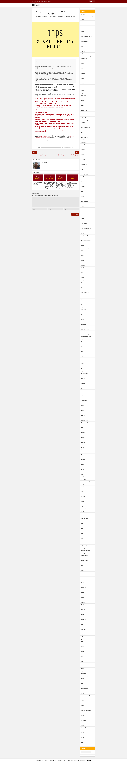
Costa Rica (83, 186)
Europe (82, 262)
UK (81, 703)
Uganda (82, 700)
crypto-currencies (84, 201)
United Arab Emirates (85, 712)
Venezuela (83, 722)
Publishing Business (84, 548)
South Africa (83, 629)
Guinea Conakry (84, 299)
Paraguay (83, 521)
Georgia (82, 282)
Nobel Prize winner (84, 489)
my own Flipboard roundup (41, 140)
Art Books (82, 66)
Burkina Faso (83, 142)
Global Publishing (67, 16)
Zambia (82, 742)
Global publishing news (85, 292)
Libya (82, 395)
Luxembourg (83, 407)
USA (81, 717)
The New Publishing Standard (86, 676)
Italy (82, 356)
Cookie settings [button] (83, 760)
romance (82, 572)
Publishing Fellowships (85, 553)
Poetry (82, 533)
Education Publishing (85, 248)
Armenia (82, 63)
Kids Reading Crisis (84, 373)
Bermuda (82, 105)
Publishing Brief (84, 545)
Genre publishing (84, 280)
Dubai (62, 16)
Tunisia (82, 693)
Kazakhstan (83, 366)
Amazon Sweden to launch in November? (38, 183)
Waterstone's (83, 730)
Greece (82, 294)
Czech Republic (84, 211)
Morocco (82, 464)
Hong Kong (83, 307)
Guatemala (83, 297)
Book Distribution (43, 136)
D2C (82, 216)
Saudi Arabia (83, 587)
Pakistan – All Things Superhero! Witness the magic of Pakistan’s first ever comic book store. (53, 81)
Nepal (82, 474)
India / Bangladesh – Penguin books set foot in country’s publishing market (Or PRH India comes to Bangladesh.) (54, 80)
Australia (82, 78)
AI (81, 29)
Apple (82, 53)
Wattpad (82, 732)
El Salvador (83, 252)
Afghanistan (83, 21)
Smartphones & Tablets (85, 617)
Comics (59, 16)
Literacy (82, 398)
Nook (82, 491)
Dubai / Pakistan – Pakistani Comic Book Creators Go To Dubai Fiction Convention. (51, 78)
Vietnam (82, 725)
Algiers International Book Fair (86, 36)
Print (82, 540)
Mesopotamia (83, 437)
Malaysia (82, 417)
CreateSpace (83, 193)
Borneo (82, 125)
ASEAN (82, 68)
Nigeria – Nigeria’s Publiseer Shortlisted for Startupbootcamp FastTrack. (49, 71)
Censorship (83, 161)
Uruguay (82, 715)
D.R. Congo (83, 213)
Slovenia (82, 614)
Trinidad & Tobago (84, 688)
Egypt (82, 250)
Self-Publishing (84, 594)
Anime (82, 46)
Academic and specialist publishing (87, 16)
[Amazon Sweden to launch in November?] (38, 177)
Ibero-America (83, 316)
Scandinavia (83, 589)
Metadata (83, 439)
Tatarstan (83, 663)
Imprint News (83, 324)
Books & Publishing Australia (86, 120)
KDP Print (82, 368)
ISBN (82, 351)
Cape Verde (83, 157)
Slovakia (82, 612)
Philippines (83, 526)
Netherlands (83, 476)
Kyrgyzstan (83, 383)
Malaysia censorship (85, 422)
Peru (82, 523)
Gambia (82, 275)
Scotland (82, 592)
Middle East (83, 449)
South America (83, 631)
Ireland (82, 348)
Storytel (82, 646)
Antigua (82, 48)
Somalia (82, 624)
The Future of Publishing (85, 668)
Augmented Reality (84, 75)
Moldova (82, 454)
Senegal (82, 597)
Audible (82, 70)
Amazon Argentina (84, 41)
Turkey (82, 698)
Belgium (82, 102)
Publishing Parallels (84, 560)
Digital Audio (83, 220)
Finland (82, 270)
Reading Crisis (83, 567)
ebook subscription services (86, 240)
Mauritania (83, 432)
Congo (82, 181)
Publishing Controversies (85, 550)
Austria (82, 80)
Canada (82, 154)
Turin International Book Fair (86, 695)
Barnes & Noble (83, 95)
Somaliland (83, 626)
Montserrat (83, 462)
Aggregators (83, 26)
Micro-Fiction (83, 447)
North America (83, 494)
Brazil (82, 132)
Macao (82, 410)
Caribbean (83, 159)
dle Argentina (83, 233)
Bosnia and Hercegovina (85, 127)
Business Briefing (84, 144)
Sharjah (82, 604)
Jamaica (82, 358)
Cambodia (83, 149)
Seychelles (83, 602)
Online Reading (83, 508)
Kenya (82, 371)
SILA (81, 607)
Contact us (92, 5)
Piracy (82, 528)
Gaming (82, 277)
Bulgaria (82, 139)
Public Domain (83, 543)
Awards (82, 83)
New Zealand (83, 479)
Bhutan (82, 107)
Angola (82, 43)
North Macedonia (84, 498)
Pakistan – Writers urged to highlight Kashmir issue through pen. (48, 68)
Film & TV (82, 267)
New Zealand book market (86, 481)
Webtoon (82, 735)
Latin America (83, 385)
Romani (82, 575)
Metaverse (83, 442)
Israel (82, 353)
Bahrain (82, 90)
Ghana (82, 287)
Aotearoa (83, 51)
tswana (82, 690)
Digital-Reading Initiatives (86, 228)
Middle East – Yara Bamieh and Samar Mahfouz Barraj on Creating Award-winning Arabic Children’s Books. (54, 67)
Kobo (82, 375)
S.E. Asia (82, 585)
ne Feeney (83, 471)
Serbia (82, 599)
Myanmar (82, 469)
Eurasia (82, 260)
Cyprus (82, 208)
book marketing (84, 117)
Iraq (81, 346)
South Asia (55, 18)
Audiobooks (83, 73)
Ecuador (82, 245)
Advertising (83, 19)
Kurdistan (83, 378)
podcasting (83, 530)
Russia (82, 580)
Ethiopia (82, 257)
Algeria (82, 34)
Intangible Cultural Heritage (86, 336)
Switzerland (83, 653)
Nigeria (41, 18)
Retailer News (83, 570)
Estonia (82, 255)
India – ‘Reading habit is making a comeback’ (44, 77)
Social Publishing (84, 621)
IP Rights (82, 339)
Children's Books (84, 164)
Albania (82, 31)
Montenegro (83, 459)
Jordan (82, 363)
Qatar (82, 562)
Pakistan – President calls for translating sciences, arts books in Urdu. (49, 75)
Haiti (82, 302)
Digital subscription (84, 225)
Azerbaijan (83, 85)
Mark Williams (42, 16)
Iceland (82, 319)
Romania (82, 577)
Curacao (82, 206)
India (71, 16)
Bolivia (82, 112)
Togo (82, 683)
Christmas (83, 171)
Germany (82, 284)
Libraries (82, 393)
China (82, 169)
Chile (82, 166)
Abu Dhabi (83, 14)
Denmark (82, 218)
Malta (82, 427)
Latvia (82, 388)
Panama (82, 516)
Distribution (83, 230)
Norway (82, 501)
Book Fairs (83, 115)
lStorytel (82, 405)
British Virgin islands (84, 137)
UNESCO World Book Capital (86, 710)
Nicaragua (83, 484)
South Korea (83, 636)
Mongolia (82, 457)
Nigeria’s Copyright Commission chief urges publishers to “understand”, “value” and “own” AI (72, 184)
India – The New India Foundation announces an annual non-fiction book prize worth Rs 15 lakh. (53, 72)
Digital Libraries (84, 223)
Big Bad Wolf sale (84, 110)
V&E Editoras (83, 720)
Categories (81, 5)
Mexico (82, 444)
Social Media (83, 619)
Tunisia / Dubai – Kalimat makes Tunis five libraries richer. (46, 69)
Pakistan (44, 18)
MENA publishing (84, 434)
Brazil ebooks (83, 134)
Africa (51, 16)
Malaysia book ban (84, 420)
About (87, 5)
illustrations (83, 321)
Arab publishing (84, 58)
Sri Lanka (82, 644)
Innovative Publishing (85, 334)
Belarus (82, 100)
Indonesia (83, 331)
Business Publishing (84, 147)
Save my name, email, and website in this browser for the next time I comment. (48, 211)
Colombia (83, 176)
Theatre (82, 678)
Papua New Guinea (84, 518)
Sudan (82, 649)
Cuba (82, 203)
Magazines (83, 415)
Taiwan (82, 658)
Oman (82, 506)
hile (81, 304)
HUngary (82, 311)
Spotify (82, 641)
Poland (82, 535)
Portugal (82, 538)
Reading (82, 565)
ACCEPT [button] (89, 760)
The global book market (62, 18)
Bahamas (82, 88)
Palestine (82, 513)
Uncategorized (83, 708)
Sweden (82, 651)
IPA (81, 341)
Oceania (82, 503)
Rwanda (82, 582)
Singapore (83, 609)
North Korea (83, 496)
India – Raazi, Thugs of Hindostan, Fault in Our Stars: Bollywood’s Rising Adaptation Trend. (52, 65)
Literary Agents (84, 400)
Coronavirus (83, 184)
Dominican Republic (84, 235)
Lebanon (82, 390)
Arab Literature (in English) (86, 56)
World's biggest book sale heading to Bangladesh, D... (42, 1)
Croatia (82, 196)
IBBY (81, 314)
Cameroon (83, 152)
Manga (82, 430)
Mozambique (83, 466)
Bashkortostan (83, 98)
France (82, 272)
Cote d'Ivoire (83, 189)
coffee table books (84, 174)
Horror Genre (83, 309)
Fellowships (83, 265)
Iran (81, 343)
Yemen (82, 740)
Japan (82, 361)
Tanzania (82, 661)
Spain (82, 639)
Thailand (82, 666)
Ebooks (82, 243)
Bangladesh (55, 16)
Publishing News (50, 18)
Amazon (82, 38)
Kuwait (82, 380)
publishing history (84, 555)
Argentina (83, 61)
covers (82, 191)
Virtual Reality (83, 727)
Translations (83, 685)
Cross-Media (83, 198)
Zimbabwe (83, 744)
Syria (82, 656)
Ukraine (82, 705)
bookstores (83, 122)
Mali (82, 425)
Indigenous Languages (85, 329)
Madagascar (83, 412)
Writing (82, 737)
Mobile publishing (84, 452)
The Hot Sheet (83, 673)
